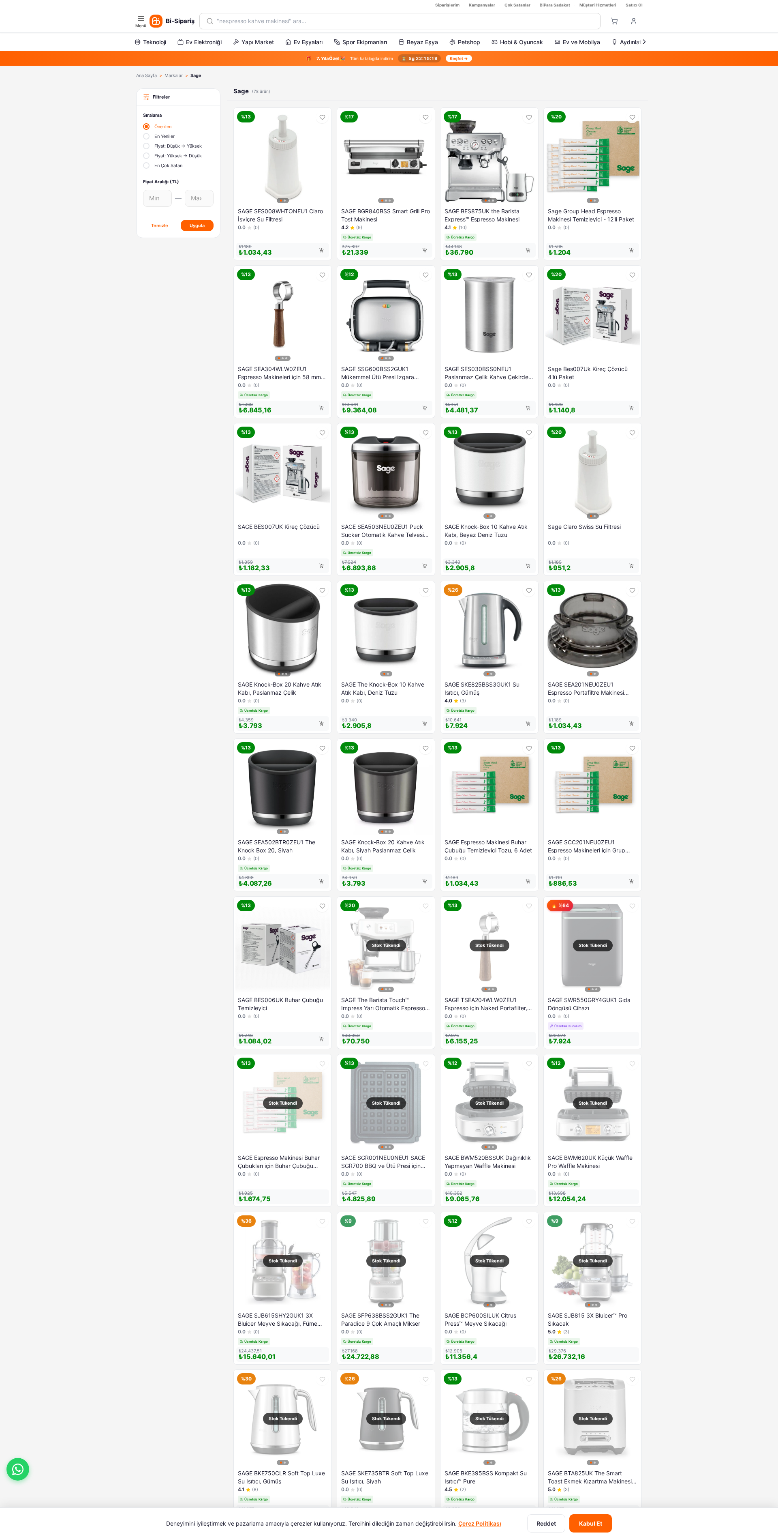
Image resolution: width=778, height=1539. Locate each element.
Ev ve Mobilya (581, 42)
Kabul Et (590, 1523)
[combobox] (405, 21)
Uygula (197, 225)
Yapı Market (258, 42)
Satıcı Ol (634, 4)
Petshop (469, 42)
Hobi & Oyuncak (521, 42)
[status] (389, 58)
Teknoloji (154, 42)
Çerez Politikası (479, 1523)
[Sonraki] (644, 42)
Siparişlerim (447, 4)
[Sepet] (614, 21)
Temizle (159, 225)
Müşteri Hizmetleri (597, 4)
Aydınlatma (635, 42)
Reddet (546, 1523)
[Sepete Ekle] (321, 250)
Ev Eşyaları (308, 42)
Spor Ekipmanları (364, 42)
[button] (17, 1469)
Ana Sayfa (146, 75)
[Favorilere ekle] (322, 117)
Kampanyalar (482, 4)
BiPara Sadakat (555, 4)
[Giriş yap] (634, 21)
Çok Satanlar (517, 4)
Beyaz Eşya (422, 42)
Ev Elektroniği (204, 42)
